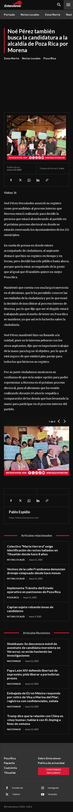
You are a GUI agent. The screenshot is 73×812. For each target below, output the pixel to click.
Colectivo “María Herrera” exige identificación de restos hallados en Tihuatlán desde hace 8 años (32, 550)
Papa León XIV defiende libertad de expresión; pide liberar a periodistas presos (33, 674)
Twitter (16, 794)
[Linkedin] (38, 180)
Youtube (52, 794)
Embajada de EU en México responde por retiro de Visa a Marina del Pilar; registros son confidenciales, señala (33, 697)
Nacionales (14, 661)
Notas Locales (31, 58)
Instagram (53, 787)
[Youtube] (43, 794)
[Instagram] (43, 788)
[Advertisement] (36, 84)
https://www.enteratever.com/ (24, 517)
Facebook (17, 787)
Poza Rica (49, 58)
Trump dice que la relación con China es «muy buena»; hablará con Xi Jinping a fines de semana (35, 719)
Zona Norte (11, 58)
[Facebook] (11, 180)
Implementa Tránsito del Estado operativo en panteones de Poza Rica (34, 590)
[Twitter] (20, 180)
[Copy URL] (47, 180)
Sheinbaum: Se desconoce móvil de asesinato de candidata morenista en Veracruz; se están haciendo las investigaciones (33, 649)
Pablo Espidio (19, 512)
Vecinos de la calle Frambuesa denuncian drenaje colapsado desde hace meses (36, 571)
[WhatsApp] (29, 180)
